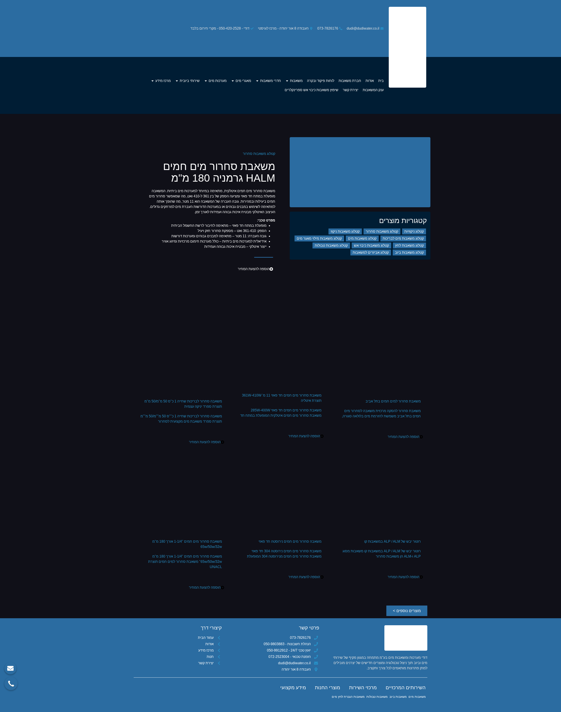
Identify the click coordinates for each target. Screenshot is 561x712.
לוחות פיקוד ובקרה (320, 81)
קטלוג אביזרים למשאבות (371, 252)
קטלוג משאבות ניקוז (345, 231)
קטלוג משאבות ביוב (409, 252)
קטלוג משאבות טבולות (331, 245)
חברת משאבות (350, 81)
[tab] (405, 688)
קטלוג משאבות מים (362, 238)
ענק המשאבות (373, 90)
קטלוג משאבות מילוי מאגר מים (319, 238)
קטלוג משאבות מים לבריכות (403, 238)
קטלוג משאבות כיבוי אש (371, 245)
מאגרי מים (243, 81)
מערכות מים (218, 81)
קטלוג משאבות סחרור (259, 154)
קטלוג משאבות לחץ (409, 245)
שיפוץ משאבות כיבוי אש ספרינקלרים (311, 90)
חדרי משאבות (270, 81)
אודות (370, 81)
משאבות (296, 81)
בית (381, 81)
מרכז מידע (163, 81)
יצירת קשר (350, 90)
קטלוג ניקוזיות (414, 231)
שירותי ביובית (190, 81)
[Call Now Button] (11, 683)
